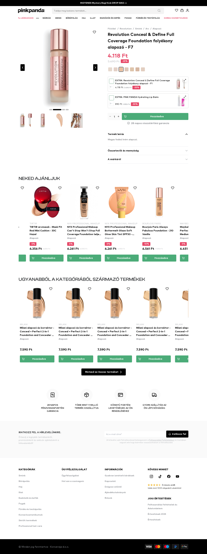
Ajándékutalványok (115, 492)
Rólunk (108, 498)
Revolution (126, 29)
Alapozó (157, 29)
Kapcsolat (110, 481)
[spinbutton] (114, 116)
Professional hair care (30, 526)
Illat (21, 492)
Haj (20, 487)
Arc (147, 29)
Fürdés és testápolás (30, 509)
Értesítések (154, 520)
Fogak (22, 504)
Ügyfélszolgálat (70, 476)
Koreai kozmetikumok (31, 515)
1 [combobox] (110, 87)
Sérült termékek (28, 520)
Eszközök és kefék (28, 498)
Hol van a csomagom (73, 481)
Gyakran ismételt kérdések (119, 476)
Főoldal (113, 29)
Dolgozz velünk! (113, 487)
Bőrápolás (24, 481)
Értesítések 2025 (157, 514)
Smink (138, 29)
